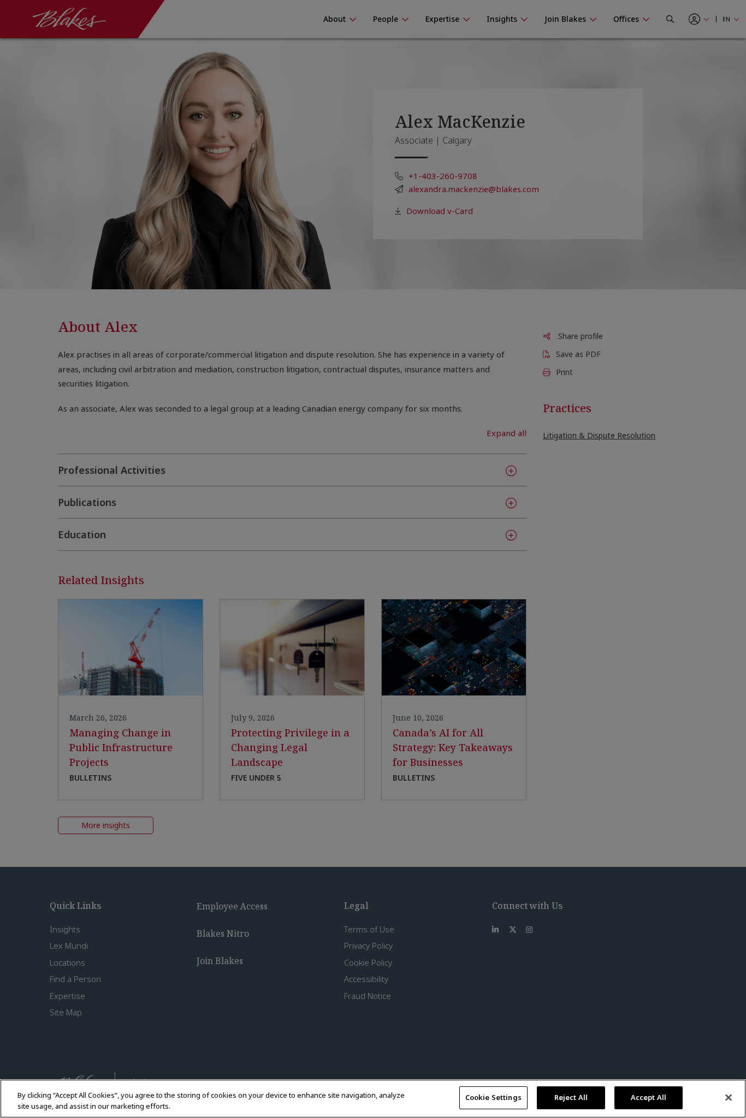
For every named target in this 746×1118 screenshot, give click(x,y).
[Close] (729, 1097)
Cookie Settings (493, 1097)
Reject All (571, 1097)
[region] (373, 1098)
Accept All (648, 1097)
